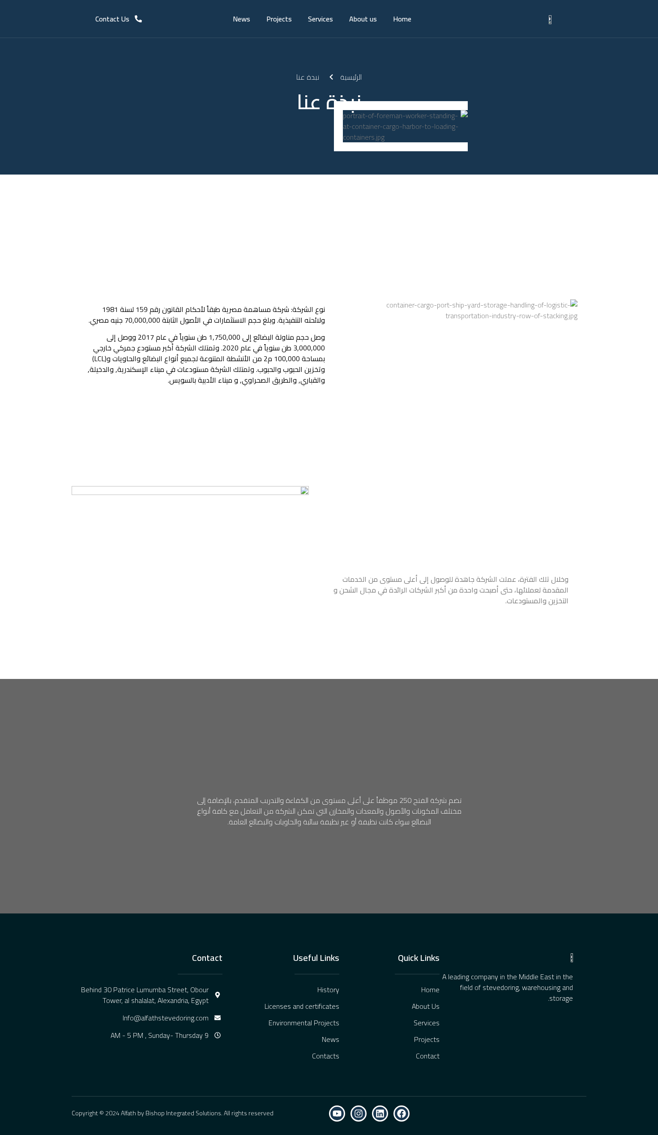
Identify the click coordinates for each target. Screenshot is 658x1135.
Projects (279, 19)
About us (363, 19)
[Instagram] (358, 1113)
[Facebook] (401, 1113)
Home (402, 19)
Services (320, 19)
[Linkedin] (380, 1113)
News (241, 19)
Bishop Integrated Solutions (183, 1113)
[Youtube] (337, 1113)
